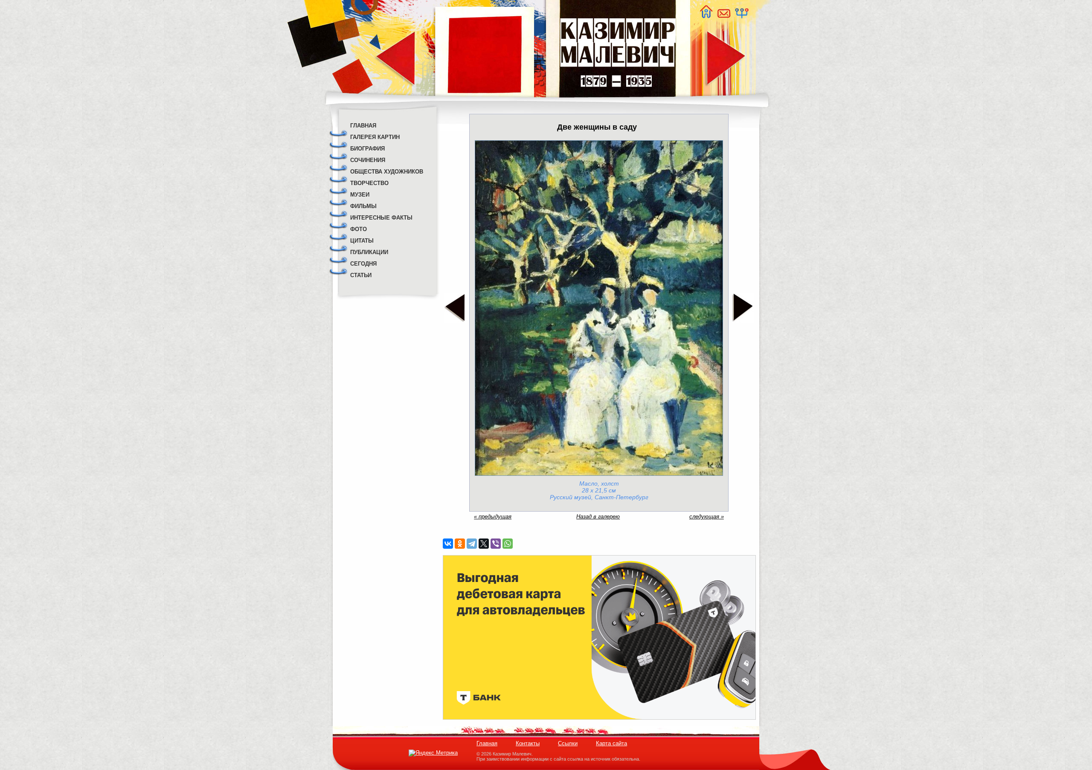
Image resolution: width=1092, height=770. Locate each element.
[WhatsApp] (507, 543)
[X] (484, 543)
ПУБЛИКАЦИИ (369, 252)
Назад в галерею (598, 516)
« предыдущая (492, 516)
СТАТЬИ (361, 275)
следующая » (706, 516)
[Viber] (496, 543)
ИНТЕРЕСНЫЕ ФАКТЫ (381, 217)
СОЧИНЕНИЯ (367, 160)
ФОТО (358, 229)
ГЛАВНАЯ (363, 125)
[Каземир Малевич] (617, 102)
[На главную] (706, 16)
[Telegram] (472, 543)
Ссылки (568, 743)
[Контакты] (723, 16)
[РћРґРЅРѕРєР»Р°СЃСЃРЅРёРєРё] (460, 543)
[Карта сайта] (741, 16)
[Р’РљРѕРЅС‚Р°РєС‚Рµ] (448, 543)
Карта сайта (611, 743)
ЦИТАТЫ (362, 240)
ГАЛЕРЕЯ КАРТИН (375, 137)
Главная (486, 743)
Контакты (528, 743)
